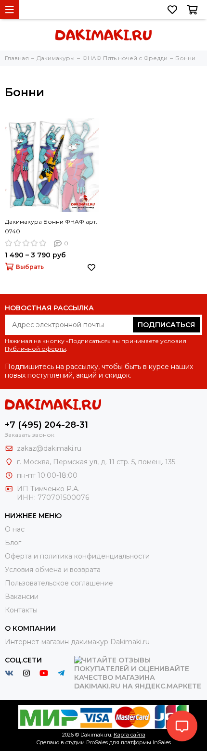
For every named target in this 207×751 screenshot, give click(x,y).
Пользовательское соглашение (59, 583)
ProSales (97, 742)
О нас (15, 529)
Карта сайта (129, 734)
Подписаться (166, 324)
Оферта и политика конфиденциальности (77, 556)
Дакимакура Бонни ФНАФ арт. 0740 (51, 226)
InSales (162, 742)
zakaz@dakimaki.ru (49, 448)
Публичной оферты (35, 348)
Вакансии (22, 596)
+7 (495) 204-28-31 (46, 425)
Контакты (21, 610)
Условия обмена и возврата (53, 569)
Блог (13, 542)
